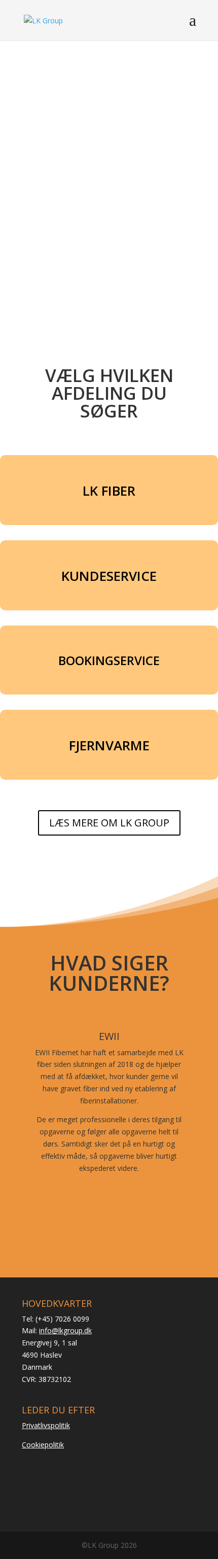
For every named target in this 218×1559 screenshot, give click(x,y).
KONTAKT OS (109, 233)
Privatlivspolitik (46, 1425)
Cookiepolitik (43, 1444)
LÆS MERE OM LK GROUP (109, 822)
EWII (109, 1036)
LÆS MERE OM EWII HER (109, 1196)
